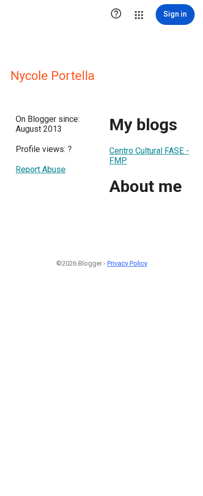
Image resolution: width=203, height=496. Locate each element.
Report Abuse (41, 169)
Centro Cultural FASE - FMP (149, 156)
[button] (116, 14)
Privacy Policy (127, 263)
